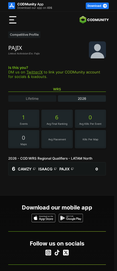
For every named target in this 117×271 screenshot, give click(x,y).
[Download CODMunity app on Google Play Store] (71, 218)
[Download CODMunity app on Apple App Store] (44, 218)
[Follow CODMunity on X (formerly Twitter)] (66, 252)
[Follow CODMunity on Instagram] (48, 252)
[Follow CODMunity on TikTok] (57, 252)
